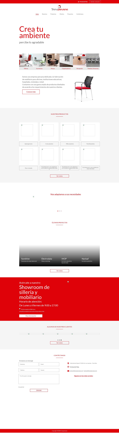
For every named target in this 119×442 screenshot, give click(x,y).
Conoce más (31, 92)
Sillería (26, 68)
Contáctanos (79, 14)
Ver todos (59, 176)
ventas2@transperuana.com (90, 370)
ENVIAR (38, 390)
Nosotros (44, 14)
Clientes (62, 14)
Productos (53, 14)
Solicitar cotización (95, 1)
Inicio (37, 14)
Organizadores (66, 68)
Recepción (80, 68)
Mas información (31, 316)
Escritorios (39, 68)
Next (98, 335)
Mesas (53, 68)
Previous (21, 335)
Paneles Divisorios (93, 68)
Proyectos (70, 14)
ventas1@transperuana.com (76, 370)
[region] (59, 336)
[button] (58, 211)
